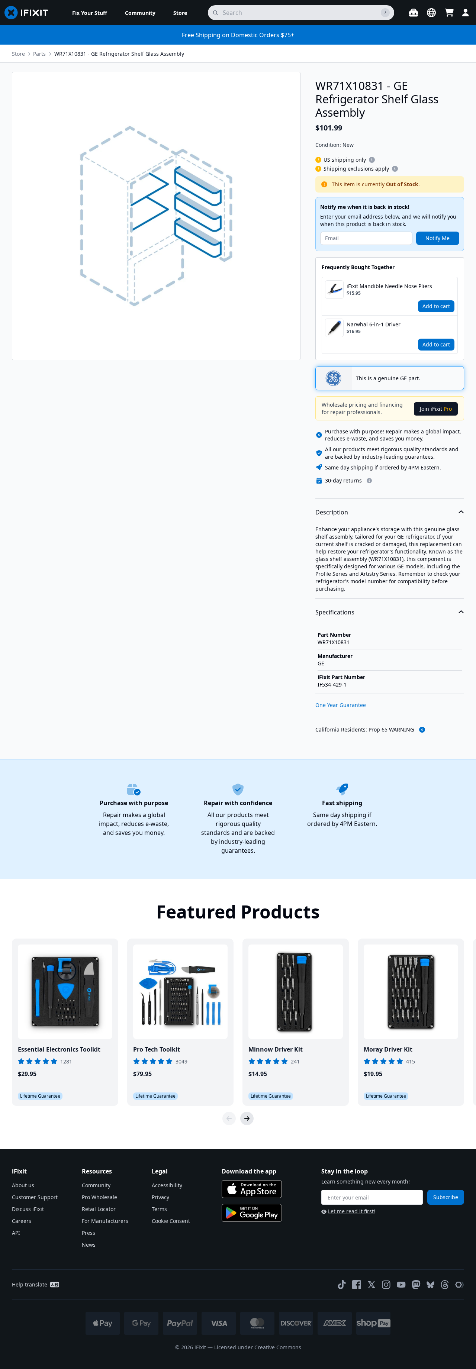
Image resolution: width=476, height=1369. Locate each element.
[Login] (466, 13)
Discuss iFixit (28, 1209)
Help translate (29, 1284)
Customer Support (35, 1197)
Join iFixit (436, 408)
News (89, 1244)
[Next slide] (247, 1118)
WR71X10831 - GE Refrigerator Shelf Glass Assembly (119, 53)
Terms (159, 1209)
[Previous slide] (229, 1118)
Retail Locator (99, 1209)
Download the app (249, 1171)
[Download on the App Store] (252, 1189)
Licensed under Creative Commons (257, 1347)
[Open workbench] (413, 12)
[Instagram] (386, 1284)
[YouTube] (401, 1284)
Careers (21, 1220)
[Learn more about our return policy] (369, 481)
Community (96, 1185)
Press (88, 1232)
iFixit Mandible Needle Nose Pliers (389, 286)
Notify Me (437, 238)
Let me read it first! (351, 1211)
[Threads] (444, 1284)
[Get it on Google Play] (252, 1213)
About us (23, 1185)
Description (331, 512)
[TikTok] (341, 1284)
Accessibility (167, 1185)
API (16, 1232)
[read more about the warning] (422, 730)
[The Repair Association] (459, 1284)
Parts (39, 53)
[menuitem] (89, 12)
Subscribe (445, 1197)
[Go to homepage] (29, 12)
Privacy (160, 1197)
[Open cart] (449, 12)
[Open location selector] (431, 12)
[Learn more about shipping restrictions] (372, 160)
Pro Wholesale (99, 1197)
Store (18, 53)
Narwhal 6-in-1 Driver (374, 324)
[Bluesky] (430, 1285)
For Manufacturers (105, 1220)
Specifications (334, 612)
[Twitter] (371, 1284)
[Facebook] (356, 1284)
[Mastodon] (416, 1284)
